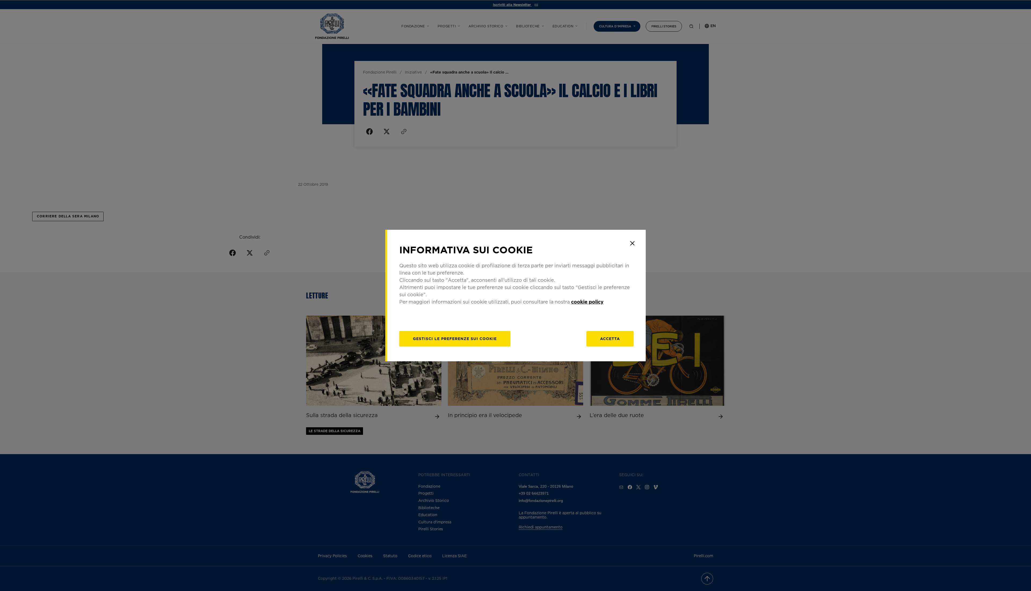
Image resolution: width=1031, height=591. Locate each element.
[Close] (632, 243)
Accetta (610, 339)
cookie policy (587, 301)
